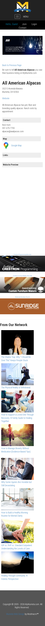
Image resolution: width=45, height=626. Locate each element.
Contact (22, 27)
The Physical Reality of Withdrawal (15, 387)
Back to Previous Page (12, 65)
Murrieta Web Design (15, 614)
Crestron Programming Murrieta (22, 254)
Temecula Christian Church (22, 297)
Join (24, 24)
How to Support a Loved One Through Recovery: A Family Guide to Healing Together (17, 417)
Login (34, 24)
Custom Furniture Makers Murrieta (22, 276)
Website (5, 98)
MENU (25, 16)
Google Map (16, 145)
